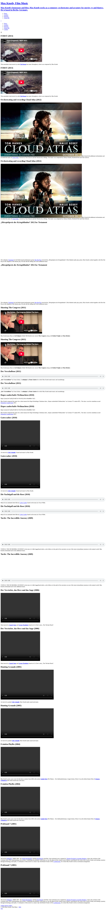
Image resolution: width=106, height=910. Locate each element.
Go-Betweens (56, 861)
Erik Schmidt (11, 452)
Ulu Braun (23, 64)
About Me (6, 18)
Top (2, 908)
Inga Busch (40, 858)
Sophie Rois (44, 779)
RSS (20, 907)
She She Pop (38, 260)
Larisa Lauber (23, 502)
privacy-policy (8, 905)
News (5, 13)
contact (2, 905)
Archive (6, 15)
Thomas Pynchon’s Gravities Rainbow (76, 858)
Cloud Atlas (15, 157)
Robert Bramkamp (27, 858)
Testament (11, 260)
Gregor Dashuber (24, 625)
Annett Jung (12, 625)
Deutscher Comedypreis (7, 403)
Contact (6, 29)
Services (6, 16)
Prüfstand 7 (10, 858)
